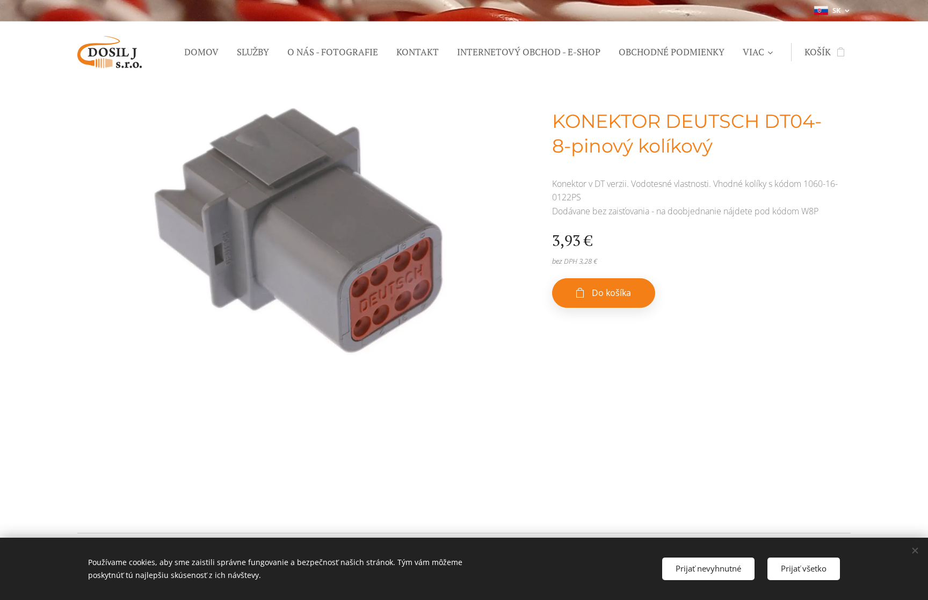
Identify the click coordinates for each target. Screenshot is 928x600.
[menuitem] (201, 52)
